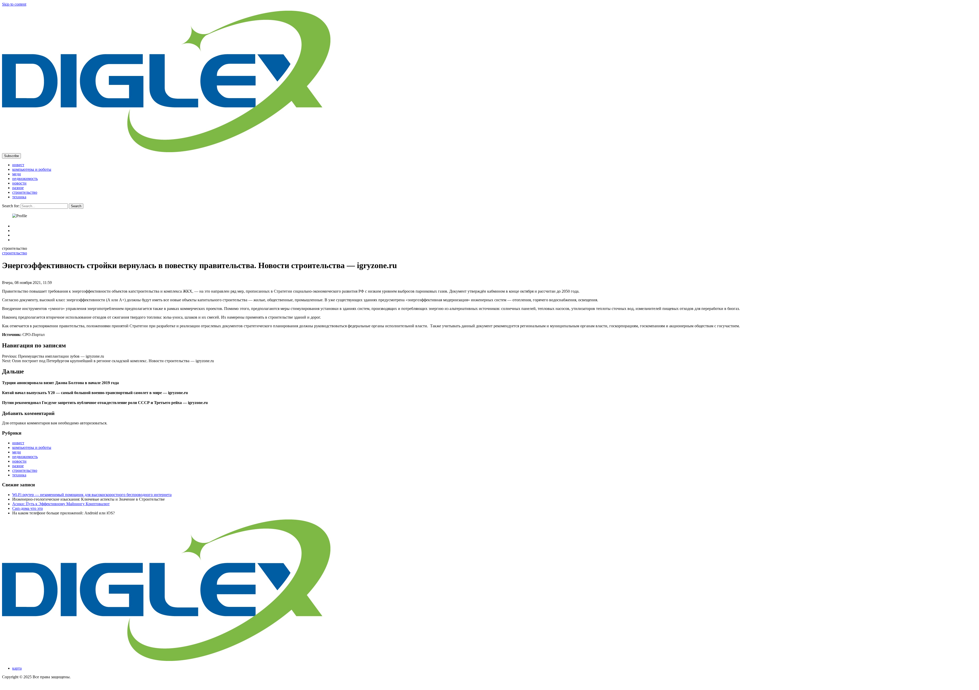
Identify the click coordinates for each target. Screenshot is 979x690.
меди (16, 174)
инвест (18, 165)
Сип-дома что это (27, 508)
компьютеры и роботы (31, 169)
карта (17, 668)
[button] (11, 156)
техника (19, 197)
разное (18, 188)
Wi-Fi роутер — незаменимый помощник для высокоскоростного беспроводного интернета (92, 494)
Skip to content (14, 4)
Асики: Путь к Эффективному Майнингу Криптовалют (61, 504)
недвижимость (25, 178)
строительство (24, 192)
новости (19, 183)
